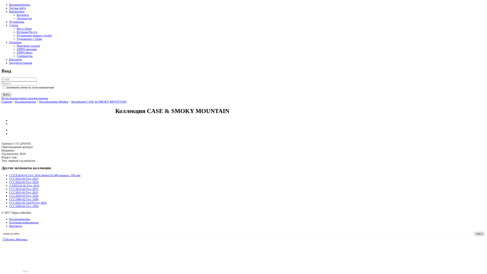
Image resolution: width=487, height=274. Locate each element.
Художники (16, 21)
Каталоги (23, 15)
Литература (24, 18)
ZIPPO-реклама (27, 49)
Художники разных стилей (34, 35)
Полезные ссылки (28, 45)
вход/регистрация (20, 63)
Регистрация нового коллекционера (25, 98)
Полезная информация (23, 222)
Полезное (15, 42)
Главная (7, 101)
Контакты (15, 59)
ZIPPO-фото (25, 52)
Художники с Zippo (29, 39)
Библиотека (16, 11)
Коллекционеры (19, 4)
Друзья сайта (17, 8)
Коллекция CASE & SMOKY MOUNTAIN (99, 101)
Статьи (13, 25)
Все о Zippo (24, 28)
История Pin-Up (27, 32)
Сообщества (25, 56)
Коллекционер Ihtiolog (53, 101)
